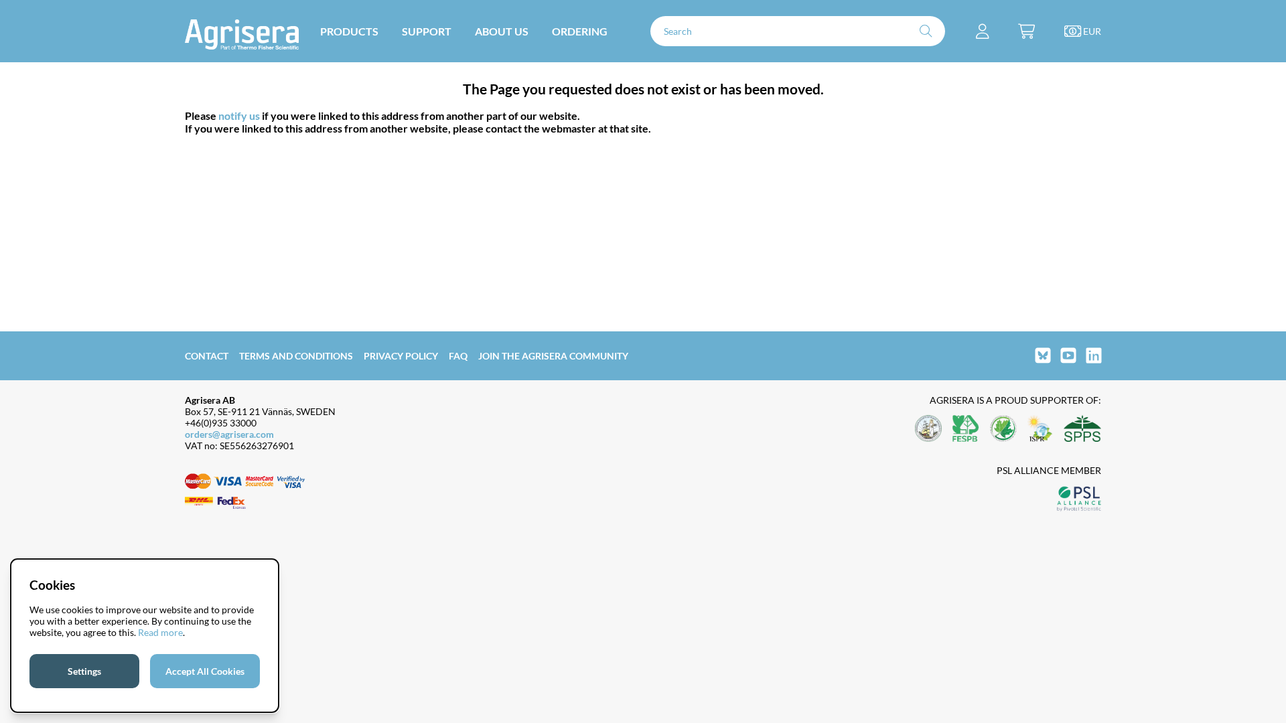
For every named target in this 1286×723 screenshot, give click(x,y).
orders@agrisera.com (229, 434)
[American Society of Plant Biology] (928, 429)
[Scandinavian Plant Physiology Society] (1082, 429)
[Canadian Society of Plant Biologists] (1003, 429)
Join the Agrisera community (553, 356)
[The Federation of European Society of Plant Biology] (965, 429)
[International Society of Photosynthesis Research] (1040, 429)
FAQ (458, 356)
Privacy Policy (401, 356)
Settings (84, 671)
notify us (239, 115)
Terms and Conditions (296, 356)
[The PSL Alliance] (1079, 499)
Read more (160, 632)
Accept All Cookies (204, 671)
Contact (206, 356)
